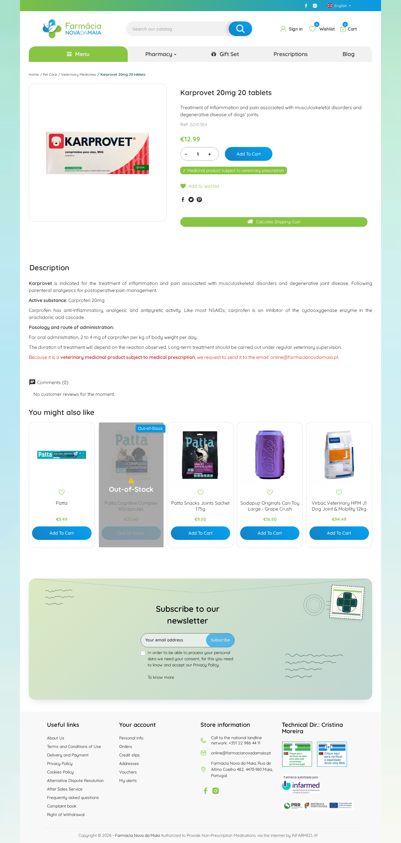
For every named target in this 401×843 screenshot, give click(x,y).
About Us (55, 738)
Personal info (131, 738)
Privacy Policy (60, 763)
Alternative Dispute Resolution (75, 780)
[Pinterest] (199, 199)
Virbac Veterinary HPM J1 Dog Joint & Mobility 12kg (339, 505)
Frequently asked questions (73, 797)
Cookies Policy (60, 772)
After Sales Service (64, 789)
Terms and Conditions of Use (74, 746)
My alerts (128, 780)
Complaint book (61, 806)
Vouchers (128, 772)
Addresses (129, 763)
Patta (62, 503)
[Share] (183, 199)
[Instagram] (315, 5)
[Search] (240, 28)
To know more (161, 677)
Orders (125, 746)
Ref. (184, 124)
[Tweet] (191, 199)
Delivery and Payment (68, 755)
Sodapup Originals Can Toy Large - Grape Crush (269, 505)
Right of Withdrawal (66, 814)
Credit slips (129, 755)
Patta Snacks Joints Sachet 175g (200, 505)
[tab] (49, 267)
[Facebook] (306, 5)
